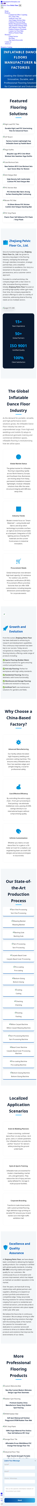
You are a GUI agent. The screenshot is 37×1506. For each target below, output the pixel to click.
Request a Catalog (6, 47)
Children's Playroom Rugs (17, 22)
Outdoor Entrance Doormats (17, 29)
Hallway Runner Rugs (16, 33)
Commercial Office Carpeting (18, 15)
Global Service (13, 36)
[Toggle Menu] (20, 5)
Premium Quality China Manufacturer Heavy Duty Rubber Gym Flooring (18, 1405)
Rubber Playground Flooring (18, 24)
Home (7, 11)
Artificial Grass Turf (15, 18)
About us (7, 44)
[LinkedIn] (3, 3)
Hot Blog (12, 38)
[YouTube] (5, 3)
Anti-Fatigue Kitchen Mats (17, 20)
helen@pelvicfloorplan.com (11, 2)
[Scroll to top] (2, 1504)
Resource (8, 34)
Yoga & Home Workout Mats (18, 25)
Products (7, 13)
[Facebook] (1, 3)
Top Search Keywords (16, 40)
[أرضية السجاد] (4, 615)
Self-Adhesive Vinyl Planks (17, 27)
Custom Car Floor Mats (16, 31)
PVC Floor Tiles (14, 16)
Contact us (8, 42)
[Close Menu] (2, 8)
